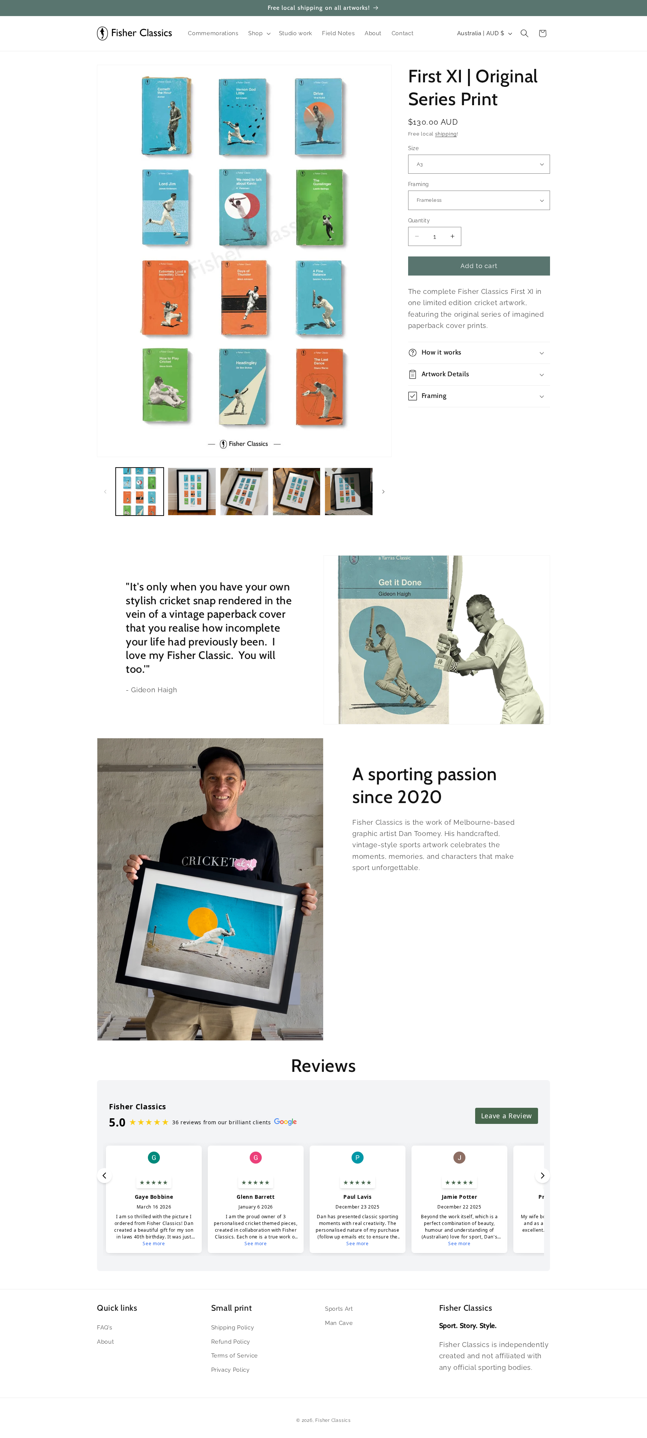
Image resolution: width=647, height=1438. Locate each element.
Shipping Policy (232, 1327)
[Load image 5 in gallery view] (349, 492)
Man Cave (339, 1323)
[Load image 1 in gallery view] (140, 492)
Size (413, 148)
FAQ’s (104, 1327)
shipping (446, 134)
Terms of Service (234, 1355)
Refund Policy (230, 1341)
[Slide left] (105, 491)
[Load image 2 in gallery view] (192, 492)
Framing (418, 184)
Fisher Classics (333, 1420)
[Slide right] (383, 491)
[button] (258, 33)
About (105, 1341)
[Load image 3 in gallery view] (244, 492)
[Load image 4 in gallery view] (297, 492)
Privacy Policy (230, 1369)
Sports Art (339, 1308)
